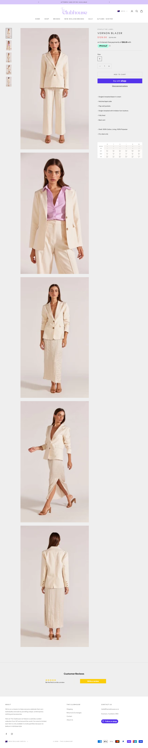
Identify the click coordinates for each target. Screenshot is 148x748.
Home (37, 19)
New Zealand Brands (74, 19)
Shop (47, 19)
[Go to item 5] (9, 82)
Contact (69, 716)
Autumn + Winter (105, 19)
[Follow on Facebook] (6, 734)
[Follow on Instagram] (12, 734)
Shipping (70, 709)
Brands (56, 19)
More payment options (120, 86)
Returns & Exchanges (74, 713)
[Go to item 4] (9, 69)
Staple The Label (106, 29)
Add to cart (120, 74)
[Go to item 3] (9, 57)
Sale (90, 19)
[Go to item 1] (9, 33)
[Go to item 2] (9, 45)
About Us (70, 720)
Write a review (93, 681)
